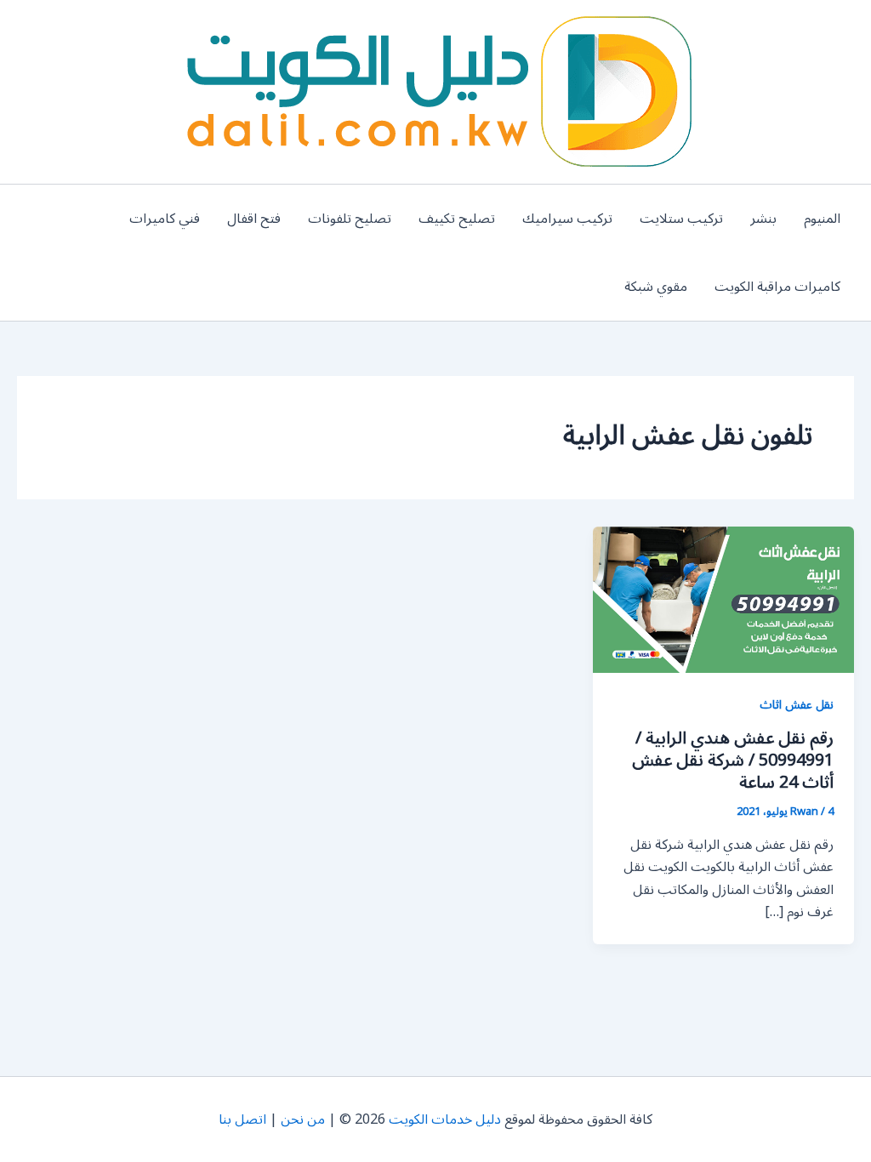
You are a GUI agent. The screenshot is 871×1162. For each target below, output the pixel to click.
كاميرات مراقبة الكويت (777, 286)
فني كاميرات (164, 218)
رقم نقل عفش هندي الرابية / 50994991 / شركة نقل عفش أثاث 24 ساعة (733, 760)
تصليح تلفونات (349, 218)
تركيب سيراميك (567, 218)
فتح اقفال (254, 218)
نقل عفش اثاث (797, 704)
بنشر (763, 218)
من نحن (303, 1119)
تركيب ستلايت (681, 218)
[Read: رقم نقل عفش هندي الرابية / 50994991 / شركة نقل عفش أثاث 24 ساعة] (723, 598)
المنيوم (822, 218)
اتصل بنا (242, 1119)
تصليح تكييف (456, 218)
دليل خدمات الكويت (445, 1119)
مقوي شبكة (655, 286)
